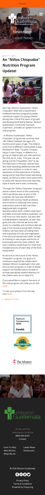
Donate (22, 4)
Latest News (29, 447)
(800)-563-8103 (23, 435)
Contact (22, 439)
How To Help (10, 447)
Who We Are (9, 450)
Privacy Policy (22, 480)
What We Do (10, 453)
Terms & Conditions (22, 483)
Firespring (28, 487)
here (4, 286)
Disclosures (29, 450)
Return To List (11, 299)
